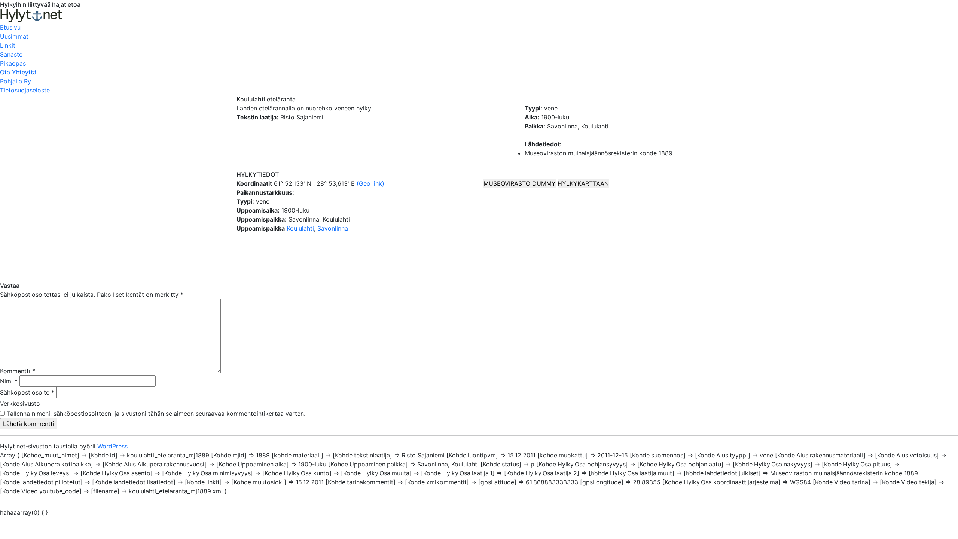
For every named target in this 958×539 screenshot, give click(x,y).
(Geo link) (370, 183)
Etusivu (10, 27)
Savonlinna (332, 228)
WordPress (112, 446)
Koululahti (300, 228)
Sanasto (11, 54)
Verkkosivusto (20, 403)
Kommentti (17, 371)
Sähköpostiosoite (27, 392)
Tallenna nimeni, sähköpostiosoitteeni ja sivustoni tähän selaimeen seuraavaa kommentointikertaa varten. (156, 413)
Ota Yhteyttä (18, 72)
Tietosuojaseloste (25, 90)
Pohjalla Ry (15, 81)
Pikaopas (13, 63)
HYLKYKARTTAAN (583, 183)
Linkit (7, 45)
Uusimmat (14, 36)
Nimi (9, 381)
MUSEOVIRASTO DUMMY (519, 183)
